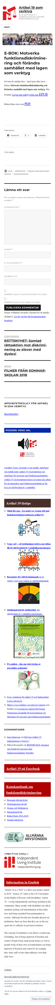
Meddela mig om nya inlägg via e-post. (22, 302)
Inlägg (7, 969)
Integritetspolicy (11, 413)
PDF (28, 103)
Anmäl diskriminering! (16, 976)
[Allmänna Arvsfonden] (25, 836)
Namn (8, 249)
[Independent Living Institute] (22, 861)
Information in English (22, 882)
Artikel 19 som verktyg (31, 9)
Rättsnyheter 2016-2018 (17, 815)
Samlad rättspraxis (15, 819)
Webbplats (10, 276)
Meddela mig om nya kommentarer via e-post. (25, 294)
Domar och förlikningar (17, 807)
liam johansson (13, 736)
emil (10, 171)
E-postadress (13, 263)
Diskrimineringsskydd (17, 803)
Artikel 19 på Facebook (23, 768)
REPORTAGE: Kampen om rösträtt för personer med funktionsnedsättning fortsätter (28, 748)
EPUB (30, 94)
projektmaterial (21, 174)
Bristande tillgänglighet (17, 800)
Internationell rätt (14, 811)
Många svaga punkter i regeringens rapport (26, 704)
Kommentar (12, 207)
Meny (7, 27)
